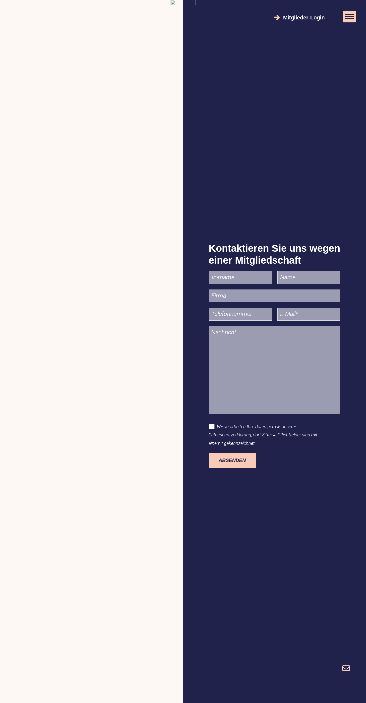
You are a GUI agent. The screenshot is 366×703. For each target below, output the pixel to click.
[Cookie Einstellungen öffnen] (11, 696)
